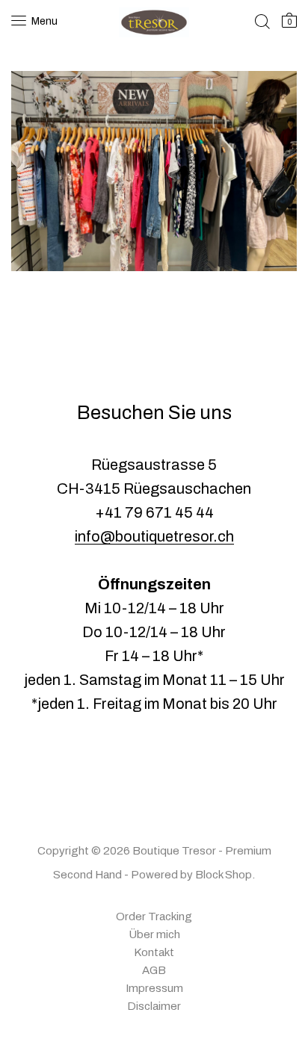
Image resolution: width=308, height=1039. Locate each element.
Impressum (154, 988)
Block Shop (223, 875)
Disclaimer (154, 1006)
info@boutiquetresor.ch (154, 536)
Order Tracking (154, 916)
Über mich (154, 934)
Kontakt (154, 952)
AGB (154, 970)
